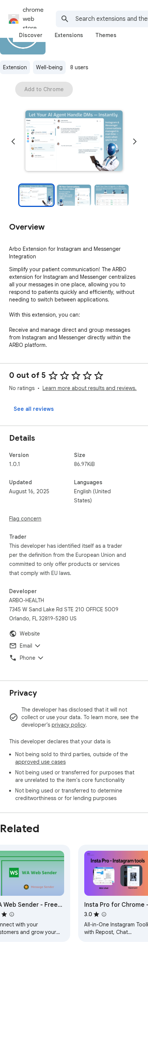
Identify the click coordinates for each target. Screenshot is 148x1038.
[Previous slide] (13, 141)
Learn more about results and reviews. (90, 388)
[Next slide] (134, 141)
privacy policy (68, 724)
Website (30, 633)
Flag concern (25, 518)
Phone (27, 657)
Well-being (49, 67)
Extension (15, 67)
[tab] (31, 35)
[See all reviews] (33, 409)
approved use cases (40, 761)
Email (26, 645)
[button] (74, 141)
